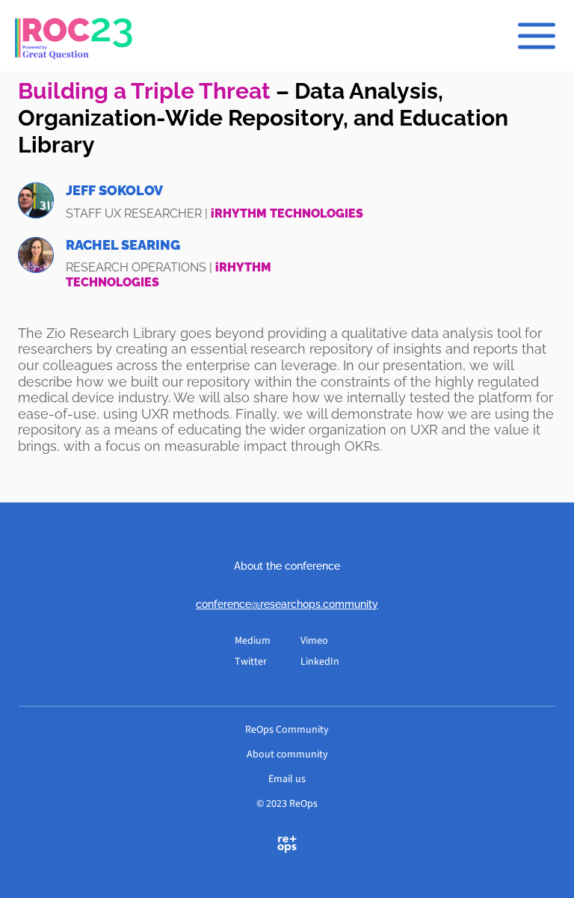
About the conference (287, 566)
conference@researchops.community (287, 604)
